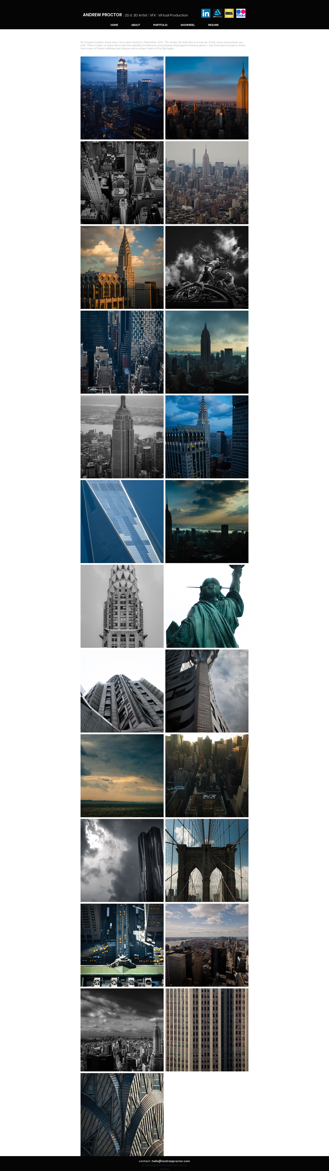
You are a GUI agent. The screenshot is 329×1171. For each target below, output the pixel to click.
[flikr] (240, 13)
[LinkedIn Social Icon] (205, 13)
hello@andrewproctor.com (171, 1161)
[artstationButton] (217, 13)
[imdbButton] (229, 13)
